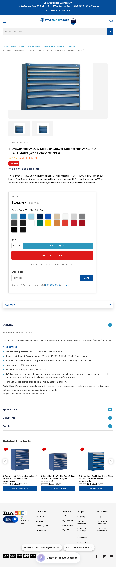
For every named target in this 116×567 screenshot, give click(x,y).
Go (110, 31)
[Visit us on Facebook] (96, 556)
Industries (40, 521)
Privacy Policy (83, 542)
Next (111, 461)
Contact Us (41, 530)
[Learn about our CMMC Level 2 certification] (73, 21)
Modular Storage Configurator (98, 340)
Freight (7, 426)
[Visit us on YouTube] (111, 556)
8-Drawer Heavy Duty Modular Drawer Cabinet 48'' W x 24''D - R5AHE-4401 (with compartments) (58, 478)
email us (66, 285)
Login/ (65, 525)
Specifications (10, 409)
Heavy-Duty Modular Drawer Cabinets (59, 47)
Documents (9, 417)
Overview (8, 324)
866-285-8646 (52, 285)
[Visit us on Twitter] (104, 556)
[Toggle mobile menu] (4, 21)
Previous (58, 461)
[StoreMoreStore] (54, 22)
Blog (99, 517)
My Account (67, 521)
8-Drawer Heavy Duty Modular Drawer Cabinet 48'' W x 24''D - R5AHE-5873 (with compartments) (96, 478)
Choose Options (20, 488)
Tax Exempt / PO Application (104, 529)
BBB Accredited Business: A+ (58, 2)
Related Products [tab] (17, 441)
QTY (13, 240)
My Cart (65, 530)
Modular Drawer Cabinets (31, 47)
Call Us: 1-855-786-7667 (58, 10)
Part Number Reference (102, 522)
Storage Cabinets (10, 47)
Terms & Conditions (82, 536)
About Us (40, 517)
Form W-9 (101, 535)
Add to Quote (58, 246)
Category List (42, 526)
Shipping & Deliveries (82, 522)
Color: (27, 210)
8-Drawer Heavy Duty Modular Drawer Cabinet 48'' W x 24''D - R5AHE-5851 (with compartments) (20, 478)
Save (86, 277)
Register (71, 525)
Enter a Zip (17, 271)
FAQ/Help (81, 517)
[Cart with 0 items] (111, 21)
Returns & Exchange (81, 529)
